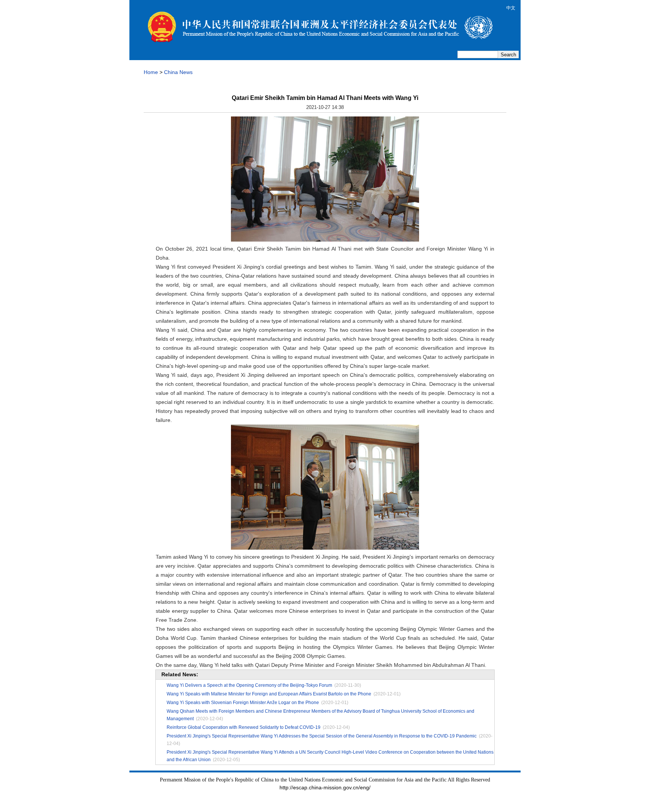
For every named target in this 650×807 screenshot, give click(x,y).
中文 (510, 8)
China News (178, 72)
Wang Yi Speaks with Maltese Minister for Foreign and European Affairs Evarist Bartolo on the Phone (269, 694)
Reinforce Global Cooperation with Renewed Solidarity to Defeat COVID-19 (243, 727)
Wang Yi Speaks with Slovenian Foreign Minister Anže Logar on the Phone (243, 702)
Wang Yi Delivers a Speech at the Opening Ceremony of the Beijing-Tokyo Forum (249, 685)
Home (151, 72)
